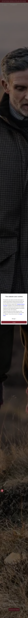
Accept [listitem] (14, 322)
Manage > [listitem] (14, 318)
